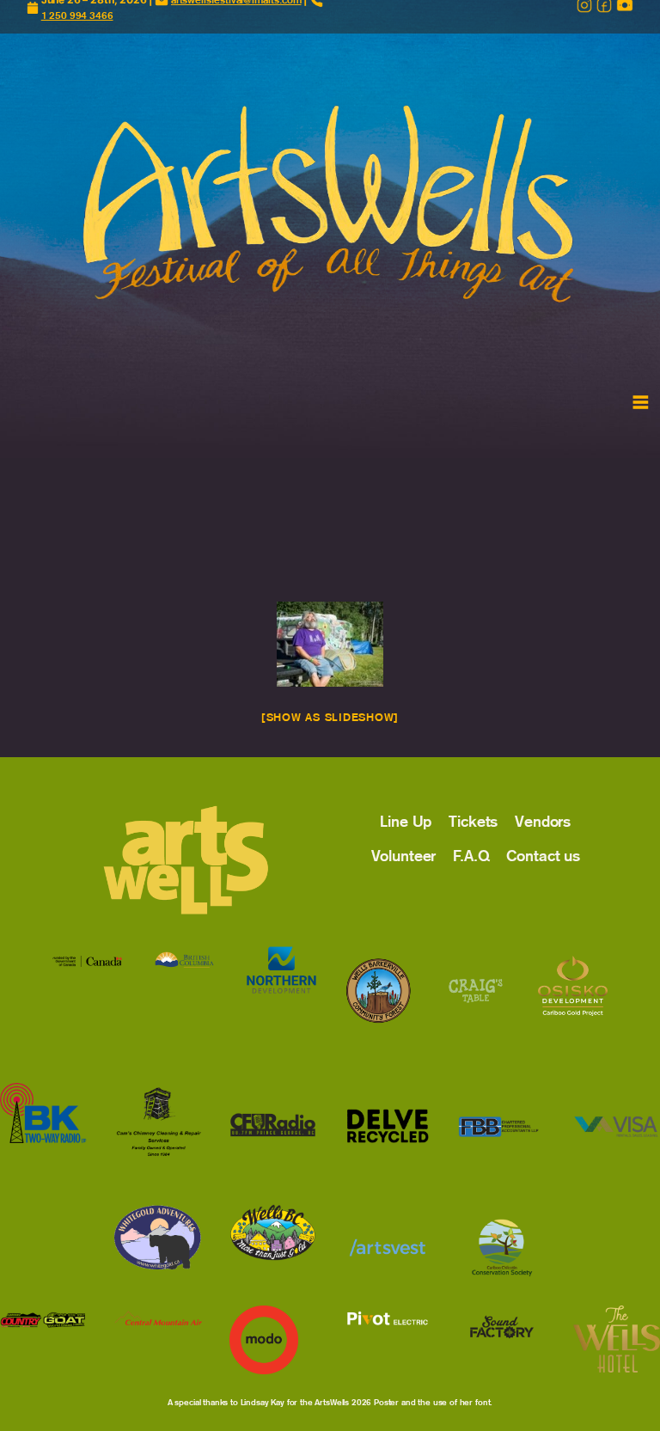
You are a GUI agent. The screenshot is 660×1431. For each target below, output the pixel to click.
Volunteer (404, 856)
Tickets (473, 821)
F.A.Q (471, 856)
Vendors (543, 821)
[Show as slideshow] (330, 717)
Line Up (405, 821)
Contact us (542, 856)
